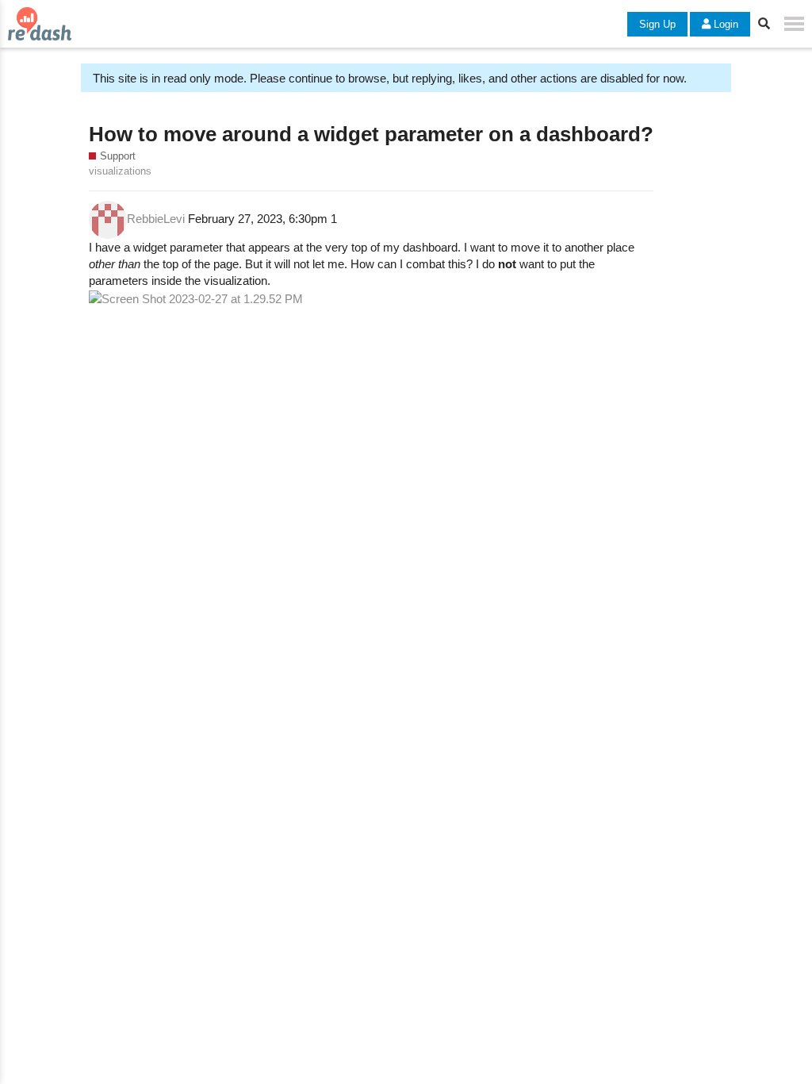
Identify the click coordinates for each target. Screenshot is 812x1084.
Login (724, 24)
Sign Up (657, 24)
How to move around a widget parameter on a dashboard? (371, 134)
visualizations (120, 171)
